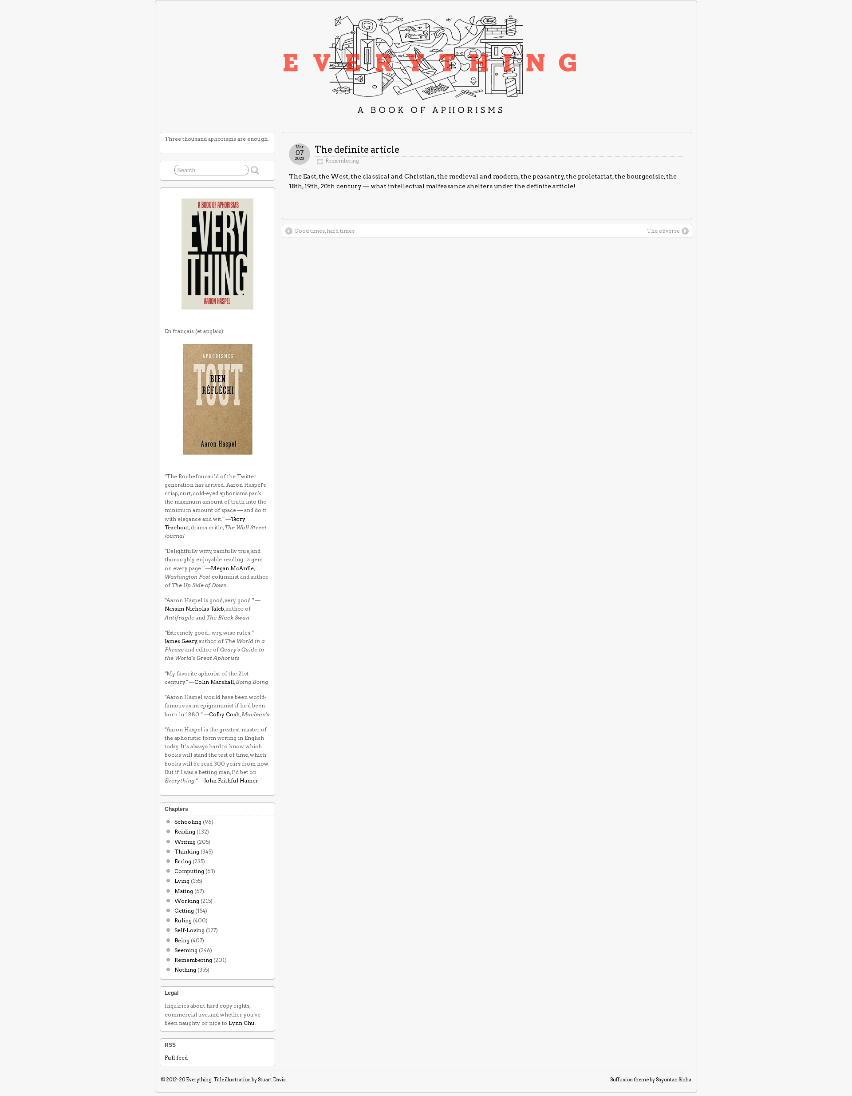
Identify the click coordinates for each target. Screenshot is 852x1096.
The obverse (663, 230)
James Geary (181, 641)
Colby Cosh (224, 714)
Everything (199, 1079)
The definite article (357, 149)
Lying (181, 881)
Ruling (183, 920)
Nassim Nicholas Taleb (194, 608)
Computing (189, 871)
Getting (184, 910)
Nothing (185, 969)
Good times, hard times (324, 230)
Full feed (176, 1057)
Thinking (186, 851)
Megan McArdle (232, 568)
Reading (184, 831)
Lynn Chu (242, 1023)
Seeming (185, 950)
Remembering (342, 161)
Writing (185, 841)
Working (186, 900)
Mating (183, 891)
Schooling (187, 821)
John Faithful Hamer (231, 780)
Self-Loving (189, 930)
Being (181, 940)
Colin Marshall (214, 682)
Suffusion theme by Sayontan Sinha (650, 1079)
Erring (182, 861)
